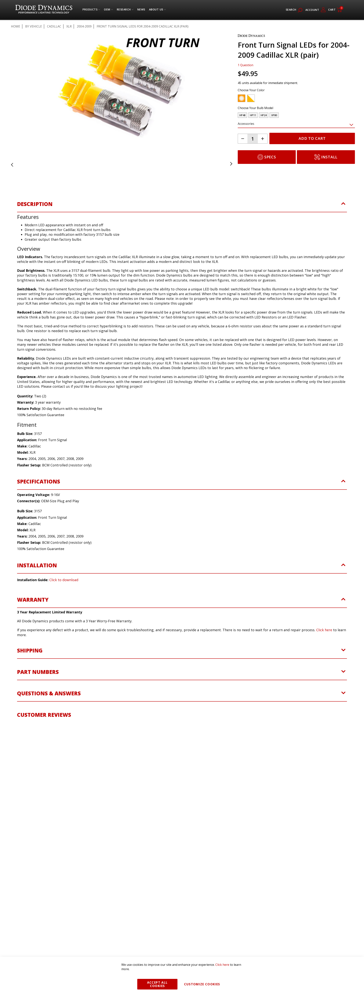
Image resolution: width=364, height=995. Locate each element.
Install (329, 157)
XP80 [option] (274, 115)
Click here (324, 632)
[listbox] (293, 99)
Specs (270, 157)
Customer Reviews (44, 717)
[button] (16, 90)
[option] (241, 98)
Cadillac (54, 26)
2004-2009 (84, 26)
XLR (69, 26)
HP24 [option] (264, 115)
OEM (107, 10)
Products (89, 10)
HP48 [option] (242, 115)
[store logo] (43, 10)
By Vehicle (33, 26)
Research (124, 10)
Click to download (63, 582)
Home (15, 26)
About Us (156, 10)
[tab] (182, 209)
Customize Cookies (202, 984)
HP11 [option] (253, 115)
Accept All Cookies (157, 984)
